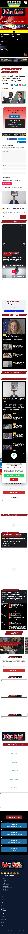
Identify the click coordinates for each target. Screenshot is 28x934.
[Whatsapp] (20, 2)
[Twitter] (13, 2)
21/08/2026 (7, 205)
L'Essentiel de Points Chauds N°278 (14, 842)
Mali (11, 253)
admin (5, 545)
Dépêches (11, 252)
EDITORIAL (14, 221)
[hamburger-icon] (26, 65)
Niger (24, 603)
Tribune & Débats (14, 645)
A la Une (6, 69)
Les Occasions (14, 770)
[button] (14, 6)
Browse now (14, 824)
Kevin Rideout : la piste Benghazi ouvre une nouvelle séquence (18, 364)
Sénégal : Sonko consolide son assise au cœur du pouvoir (18, 347)
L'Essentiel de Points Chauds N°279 (14, 826)
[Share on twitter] (15, 85)
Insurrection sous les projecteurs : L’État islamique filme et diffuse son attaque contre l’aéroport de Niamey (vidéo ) (17, 609)
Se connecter (14, 116)
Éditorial (17, 252)
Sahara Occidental (17, 534)
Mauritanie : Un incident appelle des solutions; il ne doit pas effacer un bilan (14, 400)
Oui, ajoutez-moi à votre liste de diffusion (12, 180)
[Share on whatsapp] (25, 85)
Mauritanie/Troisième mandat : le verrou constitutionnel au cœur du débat (18, 356)
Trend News (17, 535)
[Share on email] (20, 85)
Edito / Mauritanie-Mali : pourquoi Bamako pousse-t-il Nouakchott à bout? (13, 259)
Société (12, 616)
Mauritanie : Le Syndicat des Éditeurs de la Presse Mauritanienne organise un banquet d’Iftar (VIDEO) (14, 595)
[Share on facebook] (12, 85)
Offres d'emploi (14, 779)
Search (23, 217)
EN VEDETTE (16, 69)
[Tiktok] (14, 873)
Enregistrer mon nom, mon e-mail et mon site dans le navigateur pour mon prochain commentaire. (14, 177)
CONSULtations (14, 753)
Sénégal (14, 72)
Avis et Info (14, 787)
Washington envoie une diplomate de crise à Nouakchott (13, 335)
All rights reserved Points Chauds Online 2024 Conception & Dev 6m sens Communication (14, 931)
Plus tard (14, 479)
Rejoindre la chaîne (15, 475)
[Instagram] (18, 2)
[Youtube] (5, 873)
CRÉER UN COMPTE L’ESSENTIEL (15, 123)
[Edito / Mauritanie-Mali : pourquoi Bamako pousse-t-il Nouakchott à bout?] (14, 238)
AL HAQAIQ (14, 850)
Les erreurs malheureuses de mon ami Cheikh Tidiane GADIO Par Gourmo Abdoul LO (18, 435)
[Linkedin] (8, 2)
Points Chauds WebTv (7, 534)
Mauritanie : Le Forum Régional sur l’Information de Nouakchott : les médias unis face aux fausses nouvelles (17, 627)
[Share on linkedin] (17, 85)
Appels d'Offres (14, 762)
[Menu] (25, 2)
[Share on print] (23, 85)
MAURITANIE (16, 253)
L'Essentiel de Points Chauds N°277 (14, 834)
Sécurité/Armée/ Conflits (8, 535)
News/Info (5, 589)
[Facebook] (15, 2)
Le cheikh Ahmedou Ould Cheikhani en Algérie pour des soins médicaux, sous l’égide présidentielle (17, 618)
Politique (6, 72)
